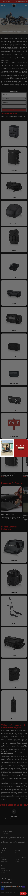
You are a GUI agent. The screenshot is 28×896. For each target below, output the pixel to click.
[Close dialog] (27, 439)
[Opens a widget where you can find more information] (23, 893)
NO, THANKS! (21, 449)
